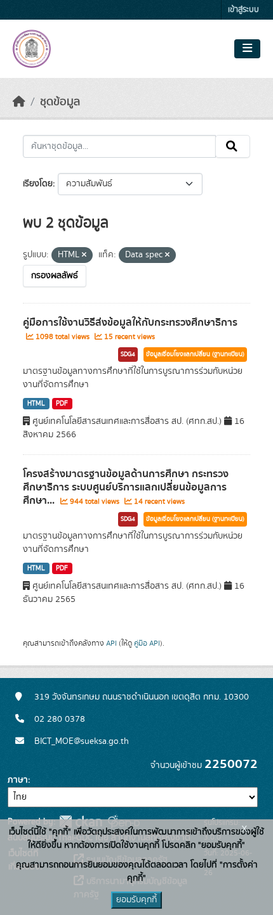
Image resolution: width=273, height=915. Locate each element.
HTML (36, 404)
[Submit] (232, 146)
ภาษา (18, 780)
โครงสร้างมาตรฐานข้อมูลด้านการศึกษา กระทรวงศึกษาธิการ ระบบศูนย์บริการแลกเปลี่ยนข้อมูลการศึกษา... (126, 487)
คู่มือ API (147, 643)
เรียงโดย (38, 183)
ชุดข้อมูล (60, 102)
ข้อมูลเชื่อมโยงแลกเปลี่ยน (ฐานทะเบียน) (195, 354)
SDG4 (128, 354)
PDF (62, 404)
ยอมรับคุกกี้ (136, 899)
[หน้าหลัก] (19, 102)
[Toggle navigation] (247, 48)
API (111, 643)
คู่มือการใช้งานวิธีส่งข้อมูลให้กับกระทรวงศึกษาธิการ (130, 322)
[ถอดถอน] (84, 255)
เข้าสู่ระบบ (243, 10)
